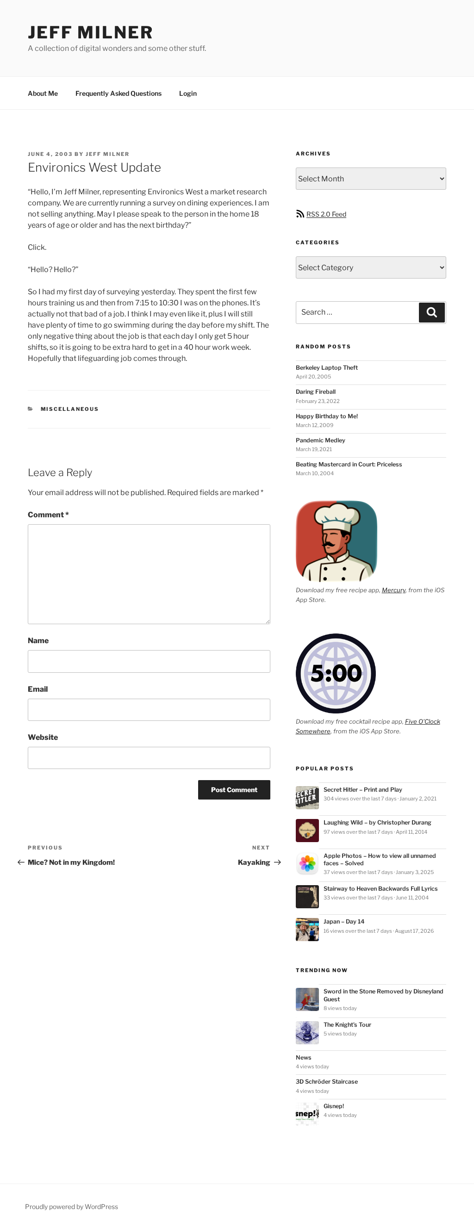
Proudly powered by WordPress (71, 1206)
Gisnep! (334, 1106)
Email (38, 689)
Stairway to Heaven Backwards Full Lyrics (381, 888)
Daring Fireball (316, 391)
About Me (43, 93)
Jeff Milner (91, 32)
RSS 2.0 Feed (326, 214)
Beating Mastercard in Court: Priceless (349, 464)
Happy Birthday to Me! (327, 416)
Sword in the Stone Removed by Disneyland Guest (383, 995)
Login (188, 93)
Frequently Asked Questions (118, 93)
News (304, 1057)
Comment (48, 514)
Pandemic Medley (320, 440)
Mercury (393, 590)
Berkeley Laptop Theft (327, 367)
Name (38, 640)
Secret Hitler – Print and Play (363, 789)
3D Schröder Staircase (327, 1081)
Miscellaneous (70, 409)
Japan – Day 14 (344, 921)
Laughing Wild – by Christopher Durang (377, 822)
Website (43, 737)
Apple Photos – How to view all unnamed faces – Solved (380, 859)
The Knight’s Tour (347, 1024)
